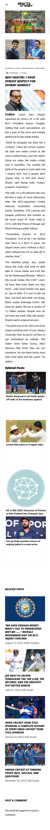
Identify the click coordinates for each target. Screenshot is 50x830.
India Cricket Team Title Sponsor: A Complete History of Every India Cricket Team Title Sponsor (25, 727)
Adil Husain (27, 690)
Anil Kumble (34, 215)
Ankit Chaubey (31, 643)
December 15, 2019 (12, 68)
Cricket (37, 68)
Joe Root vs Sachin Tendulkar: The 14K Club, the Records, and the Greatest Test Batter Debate (24, 680)
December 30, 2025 (15, 780)
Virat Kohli (17, 357)
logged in (24, 810)
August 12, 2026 (13, 643)
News (43, 68)
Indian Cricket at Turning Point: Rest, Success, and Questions (23, 773)
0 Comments (13, 73)
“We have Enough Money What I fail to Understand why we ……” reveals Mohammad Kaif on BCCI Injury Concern (23, 632)
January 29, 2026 (14, 737)
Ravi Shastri (37, 114)
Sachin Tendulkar (14, 210)
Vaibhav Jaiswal (27, 68)
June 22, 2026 (12, 690)
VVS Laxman (32, 210)
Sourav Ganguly (35, 123)
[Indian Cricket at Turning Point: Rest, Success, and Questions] (25, 754)
